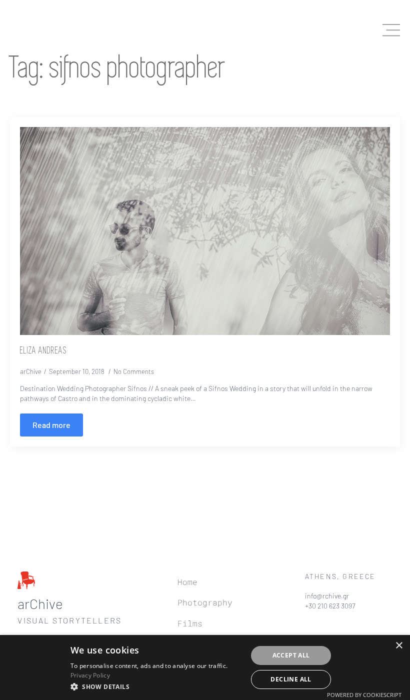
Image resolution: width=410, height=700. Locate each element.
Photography (205, 602)
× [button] (398, 646)
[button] (156, 686)
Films (190, 623)
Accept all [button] (291, 655)
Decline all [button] (290, 679)
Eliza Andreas (43, 351)
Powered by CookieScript (364, 694)
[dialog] (205, 667)
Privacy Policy (90, 675)
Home (188, 581)
